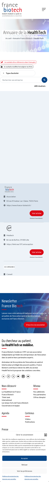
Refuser (25, 465)
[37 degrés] (9, 228)
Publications (30, 422)
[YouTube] (18, 376)
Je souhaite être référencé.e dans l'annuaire (20, 62)
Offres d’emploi (39, 397)
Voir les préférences (24, 471)
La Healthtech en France (11, 392)
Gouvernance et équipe (11, 405)
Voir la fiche (36, 213)
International (7, 400)
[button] (45, 435)
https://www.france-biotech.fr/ (18, 205)
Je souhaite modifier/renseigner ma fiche (17, 67)
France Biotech (8, 394)
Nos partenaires (39, 394)
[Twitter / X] (13, 376)
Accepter (24, 458)
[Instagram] (8, 376)
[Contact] (28, 376)
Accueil (8, 38)
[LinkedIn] (3, 376)
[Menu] (43, 9)
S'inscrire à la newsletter (35, 325)
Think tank (6, 397)
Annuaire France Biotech (22, 38)
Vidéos (28, 419)
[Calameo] (23, 376)
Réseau (36, 386)
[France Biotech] (9, 189)
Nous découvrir (9, 386)
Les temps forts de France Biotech (15, 403)
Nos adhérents (39, 392)
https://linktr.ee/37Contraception (19, 244)
